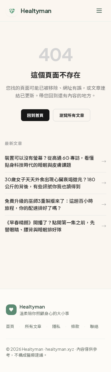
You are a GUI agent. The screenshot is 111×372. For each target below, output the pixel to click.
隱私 (56, 326)
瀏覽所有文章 (71, 115)
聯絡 (94, 326)
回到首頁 (35, 115)
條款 (75, 326)
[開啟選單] (99, 11)
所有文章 (33, 326)
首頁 (10, 326)
